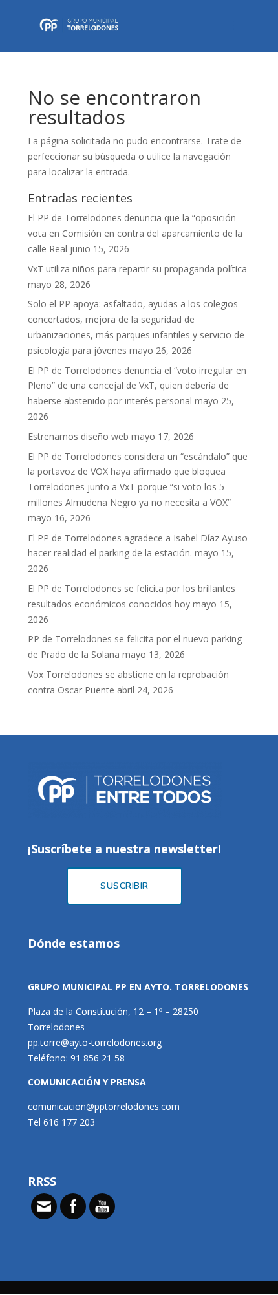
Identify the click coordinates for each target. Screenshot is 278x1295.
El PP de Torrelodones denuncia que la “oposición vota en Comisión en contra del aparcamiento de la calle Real (135, 233)
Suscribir (124, 886)
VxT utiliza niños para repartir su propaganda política (137, 269)
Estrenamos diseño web (78, 436)
